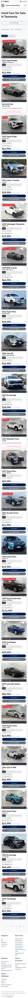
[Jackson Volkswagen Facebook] (2, 1)
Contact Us (4, 979)
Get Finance (14, 76)
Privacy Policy (4, 986)
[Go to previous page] (4, 926)
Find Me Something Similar (14, 112)
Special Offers (18, 938)
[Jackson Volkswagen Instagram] (4, 1)
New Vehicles (18, 940)
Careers (3, 983)
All (1, 938)
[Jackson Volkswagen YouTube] (6, 1)
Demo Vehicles (19, 942)
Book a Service (5, 961)
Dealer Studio (10, 996)
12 (20, 926)
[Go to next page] (24, 926)
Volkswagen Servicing (6, 970)
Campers (3, 946)
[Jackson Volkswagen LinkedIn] (8, 1)
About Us (3, 981)
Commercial (4, 944)
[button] (25, 5)
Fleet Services (18, 947)
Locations (24, 1)
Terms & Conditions (6, 984)
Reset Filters (4, 35)
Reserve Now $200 (14, 79)
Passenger (3, 942)
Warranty (3, 963)
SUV (2, 940)
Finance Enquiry (19, 946)
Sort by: (12, 29)
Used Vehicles (18, 944)
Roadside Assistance (6, 965)
